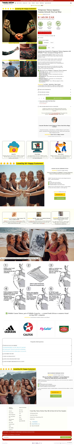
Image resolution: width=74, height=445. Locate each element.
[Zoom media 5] (28, 68)
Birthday (20, 419)
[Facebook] (33, 443)
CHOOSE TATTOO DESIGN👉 (44, 32)
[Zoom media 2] (10, 51)
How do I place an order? (10, 345)
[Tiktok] (39, 443)
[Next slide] (70, 5)
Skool (20, 417)
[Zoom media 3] (28, 51)
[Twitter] (41, 443)
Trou (20, 413)
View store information (43, 103)
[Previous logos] (3, 329)
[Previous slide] (2, 5)
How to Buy (11, 422)
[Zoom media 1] (19, 25)
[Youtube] (37, 443)
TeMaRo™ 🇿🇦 (58, 443)
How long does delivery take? (12, 358)
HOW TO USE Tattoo (44, 94)
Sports (20, 415)
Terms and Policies (4, 443)
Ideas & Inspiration (12, 414)
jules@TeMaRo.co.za (36, 423)
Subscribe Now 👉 (66, 437)
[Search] (15, 3)
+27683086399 (34, 421)
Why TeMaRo (11, 427)
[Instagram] (35, 443)
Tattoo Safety (11, 412)
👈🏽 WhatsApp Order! (60, 198)
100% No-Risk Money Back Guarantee (48, 106)
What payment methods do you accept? (14, 361)
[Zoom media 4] (10, 68)
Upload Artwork (11, 424)
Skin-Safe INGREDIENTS (45, 89)
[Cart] (71, 3)
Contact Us (10, 429)
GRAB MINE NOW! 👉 (60, 194)
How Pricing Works (44, 92)
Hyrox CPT (21, 411)
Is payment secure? (9, 353)
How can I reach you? (9, 356)
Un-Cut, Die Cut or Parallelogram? (46, 35)
